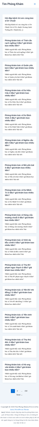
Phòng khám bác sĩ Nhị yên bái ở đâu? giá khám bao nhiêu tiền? (19, 168)
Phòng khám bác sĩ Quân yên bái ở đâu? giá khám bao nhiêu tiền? (19, 68)
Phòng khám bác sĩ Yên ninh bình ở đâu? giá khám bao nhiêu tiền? (18, 317)
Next (19, 395)
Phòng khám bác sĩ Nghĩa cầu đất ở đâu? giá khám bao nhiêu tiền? (19, 143)
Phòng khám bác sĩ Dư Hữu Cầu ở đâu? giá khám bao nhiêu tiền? (18, 93)
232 (26, 391)
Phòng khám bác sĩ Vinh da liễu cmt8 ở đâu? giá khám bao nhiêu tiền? (19, 242)
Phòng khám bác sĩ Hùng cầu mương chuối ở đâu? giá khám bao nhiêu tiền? (19, 217)
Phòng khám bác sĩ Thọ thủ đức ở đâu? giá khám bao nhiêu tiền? (18, 342)
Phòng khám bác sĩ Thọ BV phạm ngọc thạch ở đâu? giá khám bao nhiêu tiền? (18, 267)
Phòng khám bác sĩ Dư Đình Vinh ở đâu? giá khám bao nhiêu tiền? (18, 118)
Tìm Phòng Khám (12, 4)
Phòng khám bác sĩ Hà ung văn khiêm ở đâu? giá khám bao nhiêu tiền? (18, 367)
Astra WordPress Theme (19, 409)
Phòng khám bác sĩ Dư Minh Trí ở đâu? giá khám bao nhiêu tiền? (19, 192)
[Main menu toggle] (35, 4)
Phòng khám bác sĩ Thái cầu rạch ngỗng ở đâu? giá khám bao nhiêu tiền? (18, 43)
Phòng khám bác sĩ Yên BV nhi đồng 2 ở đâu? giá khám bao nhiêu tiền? (19, 292)
